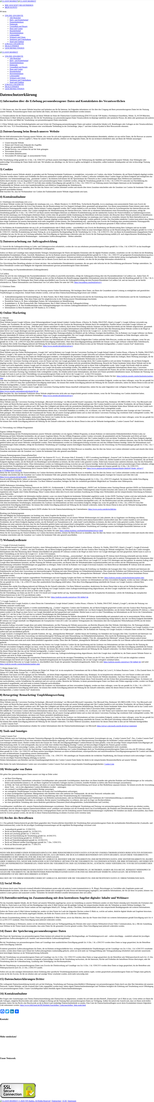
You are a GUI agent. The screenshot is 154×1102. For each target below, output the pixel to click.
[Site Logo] (18, 1)
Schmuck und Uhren (17, 37)
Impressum (72, 1101)
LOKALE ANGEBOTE (14, 44)
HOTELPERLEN (8, 1079)
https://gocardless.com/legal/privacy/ (88, 282)
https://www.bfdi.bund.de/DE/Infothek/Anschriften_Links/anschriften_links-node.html (53, 1005)
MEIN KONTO (11, 7)
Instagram (5, 1041)
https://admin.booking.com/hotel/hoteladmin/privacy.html (81, 531)
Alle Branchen (15, 18)
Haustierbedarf (15, 31)
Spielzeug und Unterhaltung (20, 39)
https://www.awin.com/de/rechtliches (102, 509)
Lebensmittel (14, 35)
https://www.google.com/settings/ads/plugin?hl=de (19, 391)
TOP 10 (4, 1049)
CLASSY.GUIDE (8, 1063)
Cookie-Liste (109, 764)
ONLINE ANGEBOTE (14, 16)
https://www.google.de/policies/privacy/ (58, 346)
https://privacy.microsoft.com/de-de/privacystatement (117, 726)
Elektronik (14, 24)
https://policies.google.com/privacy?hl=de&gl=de (69, 597)
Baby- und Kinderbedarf (19, 20)
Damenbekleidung (17, 22)
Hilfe (3, 1024)
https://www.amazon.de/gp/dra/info (13, 477)
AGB (64, 1101)
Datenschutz (56, 1101)
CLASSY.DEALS (8, 1071)
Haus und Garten (16, 29)
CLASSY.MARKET (9, 1067)
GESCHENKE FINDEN (14, 48)
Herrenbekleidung (16, 33)
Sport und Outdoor (17, 42)
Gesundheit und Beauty (19, 26)
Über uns (4, 1054)
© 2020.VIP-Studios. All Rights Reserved (34, 1101)
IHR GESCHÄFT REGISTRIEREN (19, 5)
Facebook (5, 1045)
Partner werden (7, 1032)
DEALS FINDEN (12, 46)
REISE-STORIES (8, 1075)
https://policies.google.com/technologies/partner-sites (124, 578)
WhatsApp (5, 1028)
